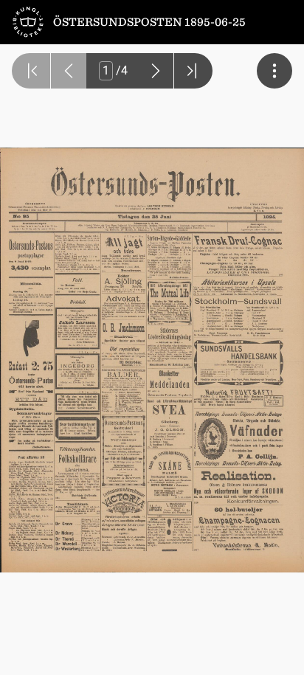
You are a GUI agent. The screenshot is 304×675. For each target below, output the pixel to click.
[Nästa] (155, 71)
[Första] (31, 71)
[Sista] (193, 71)
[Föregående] (68, 71)
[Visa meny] (274, 71)
